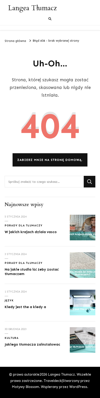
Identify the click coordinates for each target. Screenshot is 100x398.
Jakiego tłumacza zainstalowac (32, 344)
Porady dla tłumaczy (24, 225)
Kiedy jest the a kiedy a (25, 307)
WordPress (78, 387)
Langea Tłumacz (32, 8)
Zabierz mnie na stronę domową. (50, 160)
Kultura (12, 338)
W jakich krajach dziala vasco (31, 232)
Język (9, 300)
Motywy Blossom (25, 387)
